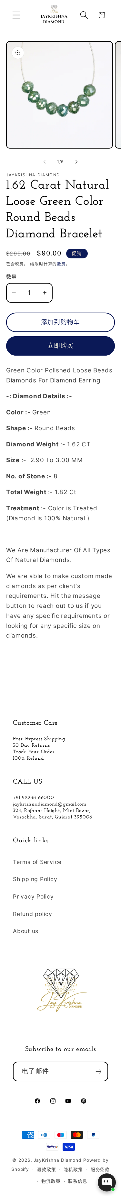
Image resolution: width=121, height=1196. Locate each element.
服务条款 (100, 1169)
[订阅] (98, 1071)
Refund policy (32, 913)
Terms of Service (37, 861)
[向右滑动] (76, 162)
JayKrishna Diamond (58, 1160)
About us (25, 931)
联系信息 (77, 1181)
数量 (11, 277)
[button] (16, 15)
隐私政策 (73, 1169)
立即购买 (60, 345)
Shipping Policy (35, 879)
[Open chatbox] (107, 1182)
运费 (61, 264)
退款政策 (46, 1169)
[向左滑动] (44, 162)
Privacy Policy (33, 896)
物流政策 (51, 1181)
